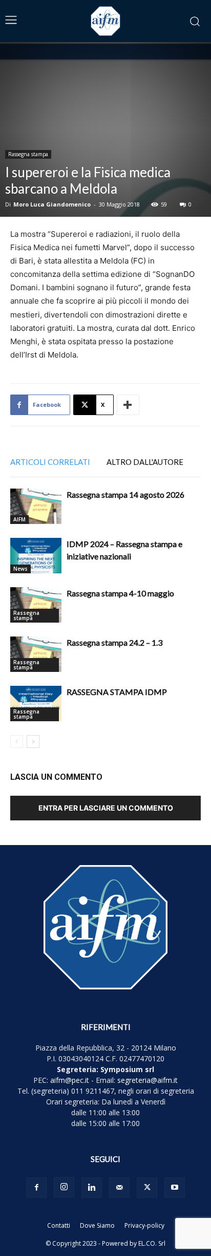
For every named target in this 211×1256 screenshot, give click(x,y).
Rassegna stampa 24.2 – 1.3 (114, 642)
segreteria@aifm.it (147, 1080)
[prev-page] (16, 741)
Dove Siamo (97, 1225)
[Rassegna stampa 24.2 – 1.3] (35, 654)
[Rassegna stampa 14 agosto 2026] (35, 506)
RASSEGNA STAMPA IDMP (117, 692)
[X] (147, 1187)
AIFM (19, 519)
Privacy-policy (144, 1225)
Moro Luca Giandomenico (52, 204)
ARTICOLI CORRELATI (50, 461)
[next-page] (33, 741)
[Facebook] (36, 1187)
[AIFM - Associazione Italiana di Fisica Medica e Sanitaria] (105, 21)
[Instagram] (64, 1187)
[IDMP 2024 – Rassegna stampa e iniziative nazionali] (35, 555)
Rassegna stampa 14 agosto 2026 (125, 494)
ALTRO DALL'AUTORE (145, 461)
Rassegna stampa (28, 154)
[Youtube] (174, 1187)
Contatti (58, 1225)
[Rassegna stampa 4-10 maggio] (35, 605)
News (20, 568)
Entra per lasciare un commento (105, 807)
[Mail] (119, 1187)
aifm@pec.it (69, 1080)
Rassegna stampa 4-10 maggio (120, 593)
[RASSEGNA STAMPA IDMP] (35, 703)
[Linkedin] (91, 1187)
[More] (128, 405)
